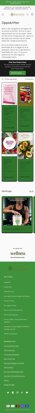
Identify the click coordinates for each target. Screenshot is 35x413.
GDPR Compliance (10, 334)
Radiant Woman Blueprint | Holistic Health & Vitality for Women (9, 111)
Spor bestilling (9, 359)
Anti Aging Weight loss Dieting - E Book (8, 162)
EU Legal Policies (10, 305)
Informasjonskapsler (11, 354)
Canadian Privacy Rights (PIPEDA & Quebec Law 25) (17, 328)
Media (6, 380)
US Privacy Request (11, 315)
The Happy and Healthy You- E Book (25, 111)
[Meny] (2, 14)
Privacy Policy (9, 301)
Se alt (31, 191)
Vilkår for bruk (9, 291)
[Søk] (27, 14)
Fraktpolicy (8, 287)
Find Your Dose (17, 73)
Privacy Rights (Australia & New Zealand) (15, 321)
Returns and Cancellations (13, 310)
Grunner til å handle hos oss (14, 376)
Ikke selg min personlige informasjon (17, 296)
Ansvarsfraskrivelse (11, 346)
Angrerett (7, 282)
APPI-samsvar (9, 350)
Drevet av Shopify (25, 409)
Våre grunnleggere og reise (14, 363)
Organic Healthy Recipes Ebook (25, 162)
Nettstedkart (8, 367)
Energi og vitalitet (12, 229)
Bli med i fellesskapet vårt (13, 372)
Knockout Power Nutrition (15, 409)
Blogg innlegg (9, 384)
